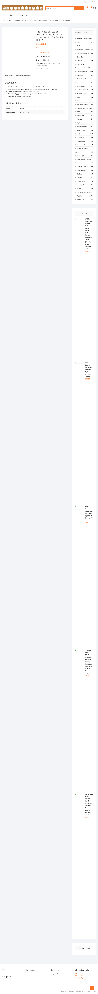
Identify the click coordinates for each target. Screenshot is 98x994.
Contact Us (23, 15)
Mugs (78, 134)
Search (79, 8)
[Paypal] (38, 974)
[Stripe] (27, 979)
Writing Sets (80, 200)
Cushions (80, 75)
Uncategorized (81, 185)
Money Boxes (81, 130)
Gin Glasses (81, 101)
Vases (79, 189)
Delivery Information (81, 974)
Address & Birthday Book (85, 38)
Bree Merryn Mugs (83, 53)
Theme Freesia (80, 991)
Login (93, 2)
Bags (78, 42)
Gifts (78, 97)
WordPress (93, 991)
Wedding (79, 196)
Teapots (79, 177)
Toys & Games (81, 181)
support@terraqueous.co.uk (60, 974)
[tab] (9, 75)
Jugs (78, 123)
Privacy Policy (79, 978)
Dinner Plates (81, 86)
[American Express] (27, 974)
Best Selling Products (83, 50)
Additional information (23, 75)
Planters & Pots (82, 145)
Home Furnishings (82, 104)
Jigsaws (44, 65)
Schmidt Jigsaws (82, 167)
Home (5, 15)
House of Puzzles (46, 69)
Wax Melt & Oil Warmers (84, 192)
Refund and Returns (81, 976)
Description (9, 75)
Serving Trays (81, 170)
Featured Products (82, 90)
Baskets (79, 46)
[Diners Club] (41, 974)
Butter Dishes (81, 57)
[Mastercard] (31, 974)
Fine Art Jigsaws (82, 93)
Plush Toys (80, 156)
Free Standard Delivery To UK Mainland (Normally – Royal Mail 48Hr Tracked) (37, 20)
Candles (79, 60)
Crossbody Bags (82, 71)
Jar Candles (80, 115)
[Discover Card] (45, 974)
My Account (87, 2)
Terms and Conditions (81, 980)
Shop (12, 15)
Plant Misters (81, 141)
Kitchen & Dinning (82, 126)
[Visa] (34, 974)
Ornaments (80, 137)
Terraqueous (64, 991)
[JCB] (31, 979)
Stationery (80, 174)
